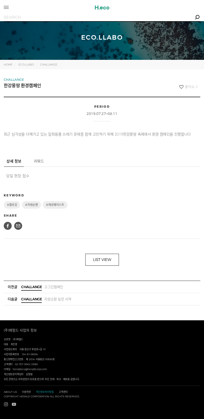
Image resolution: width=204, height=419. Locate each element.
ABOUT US (10, 392)
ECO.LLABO (26, 64)
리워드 (39, 161)
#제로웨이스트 (55, 205)
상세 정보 (13, 161)
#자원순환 (31, 205)
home (8, 64)
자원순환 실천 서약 (46, 299)
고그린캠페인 (42, 287)
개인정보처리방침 (45, 392)
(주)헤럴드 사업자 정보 (20, 330)
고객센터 (63, 392)
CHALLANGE (48, 64)
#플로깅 (12, 205)
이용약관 (26, 392)
